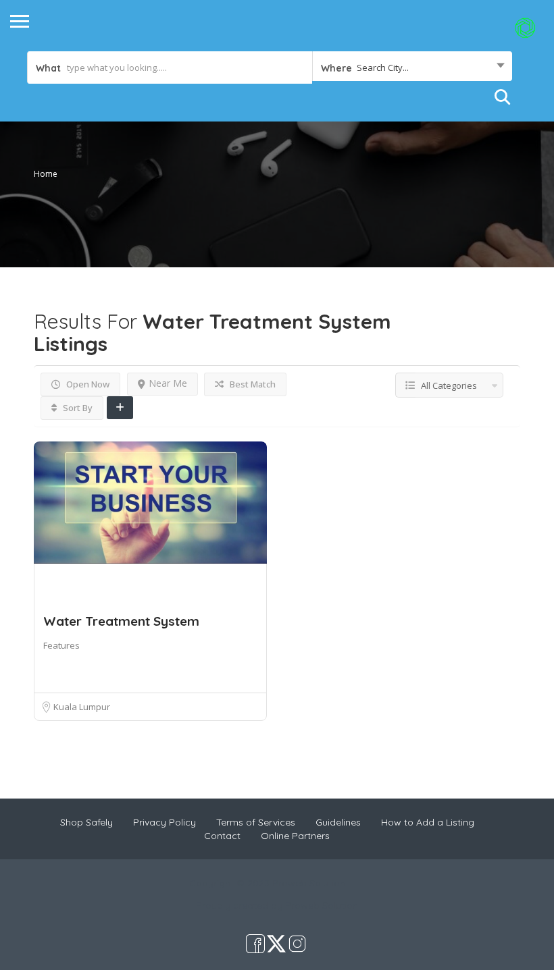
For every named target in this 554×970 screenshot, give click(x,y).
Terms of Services (255, 822)
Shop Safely (86, 822)
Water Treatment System (121, 621)
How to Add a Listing (427, 822)
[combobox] (412, 67)
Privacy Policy (164, 822)
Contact (222, 836)
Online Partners (295, 836)
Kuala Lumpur (81, 707)
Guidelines (338, 822)
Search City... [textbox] (383, 67)
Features (61, 645)
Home (45, 174)
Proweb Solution (321, 905)
